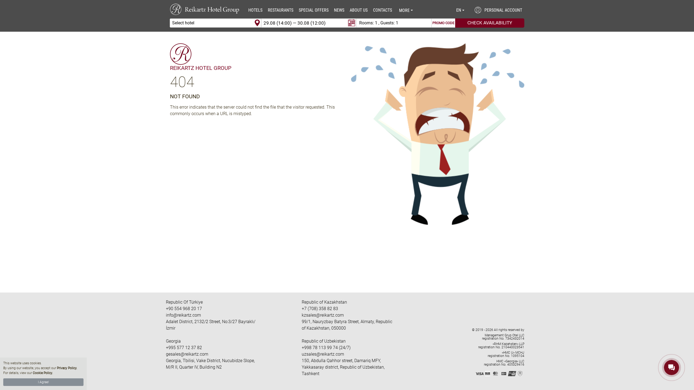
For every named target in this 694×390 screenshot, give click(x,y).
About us (359, 10)
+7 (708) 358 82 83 (320, 308)
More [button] (404, 10)
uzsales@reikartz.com (323, 354)
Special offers (314, 10)
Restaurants (280, 10)
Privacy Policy (66, 368)
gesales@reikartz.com (187, 354)
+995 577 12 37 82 (184, 347)
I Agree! (43, 382)
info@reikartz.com (183, 315)
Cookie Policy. (43, 373)
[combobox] (215, 23)
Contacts (382, 10)
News (339, 10)
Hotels (255, 10)
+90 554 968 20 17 (184, 308)
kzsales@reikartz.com (323, 315)
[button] (460, 10)
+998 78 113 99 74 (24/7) (326, 347)
